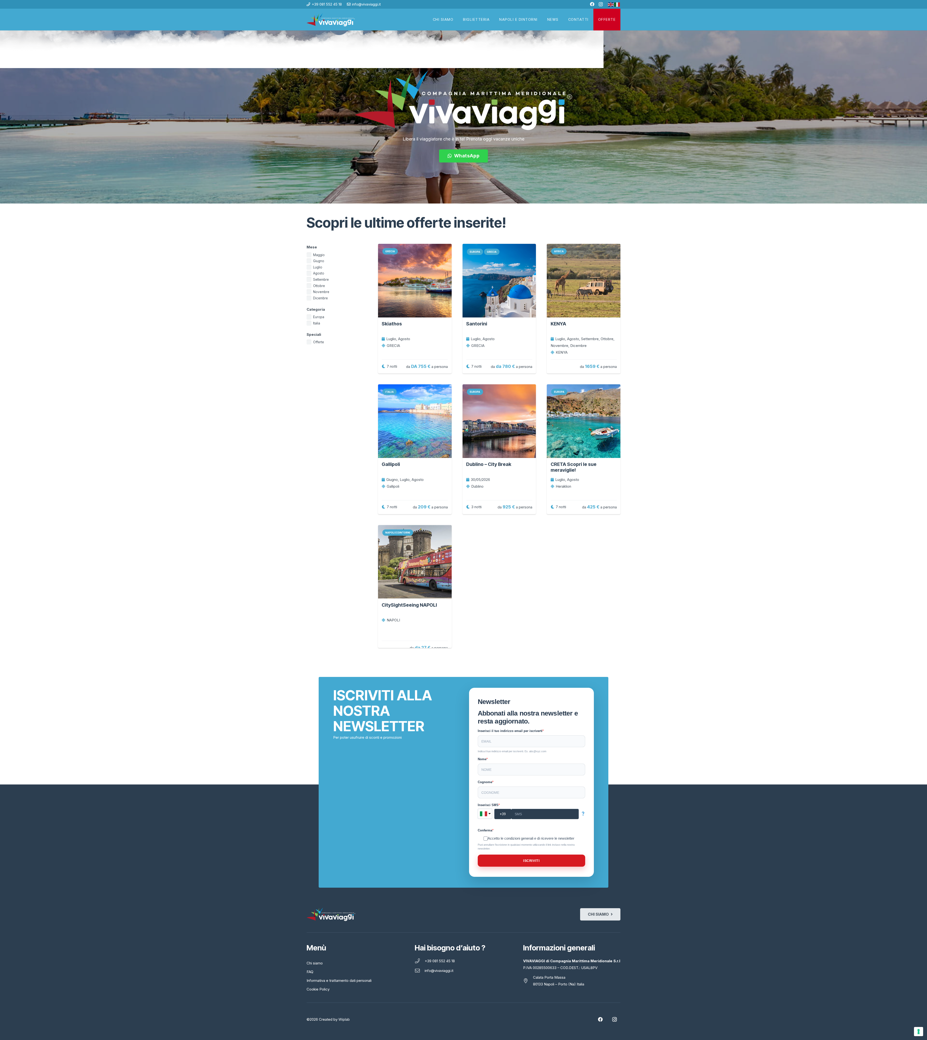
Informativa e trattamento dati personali (339, 980)
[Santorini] (499, 280)
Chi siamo (315, 963)
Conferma (485, 830)
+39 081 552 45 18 (440, 961)
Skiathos (392, 324)
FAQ (310, 972)
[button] (618, 19)
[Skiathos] (415, 280)
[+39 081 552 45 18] (420, 961)
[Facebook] (592, 4)
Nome (482, 759)
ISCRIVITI (531, 861)
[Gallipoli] (415, 421)
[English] (611, 4)
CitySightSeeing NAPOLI (409, 605)
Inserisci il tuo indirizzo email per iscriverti (510, 731)
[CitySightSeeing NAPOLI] (415, 562)
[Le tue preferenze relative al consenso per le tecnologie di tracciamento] (918, 1031)
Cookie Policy (318, 989)
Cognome (485, 782)
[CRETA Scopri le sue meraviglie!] (583, 421)
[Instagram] (601, 4)
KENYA (558, 324)
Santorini (476, 324)
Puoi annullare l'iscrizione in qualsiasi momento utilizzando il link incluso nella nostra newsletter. (526, 846)
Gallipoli (391, 464)
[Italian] (617, 4)
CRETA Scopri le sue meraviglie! (574, 467)
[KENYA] (583, 280)
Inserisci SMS (488, 805)
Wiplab (344, 1019)
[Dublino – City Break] (499, 421)
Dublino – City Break (488, 464)
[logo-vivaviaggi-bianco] (331, 19)
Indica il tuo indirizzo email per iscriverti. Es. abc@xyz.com (512, 751)
